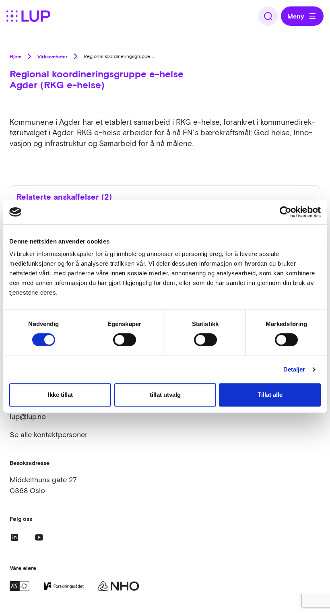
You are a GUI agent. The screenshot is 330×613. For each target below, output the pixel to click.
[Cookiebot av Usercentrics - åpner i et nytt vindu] (285, 212)
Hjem (15, 56)
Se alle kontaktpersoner (48, 434)
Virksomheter (52, 56)
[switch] (124, 339)
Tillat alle (270, 394)
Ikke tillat (60, 394)
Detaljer (294, 369)
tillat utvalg (165, 394)
